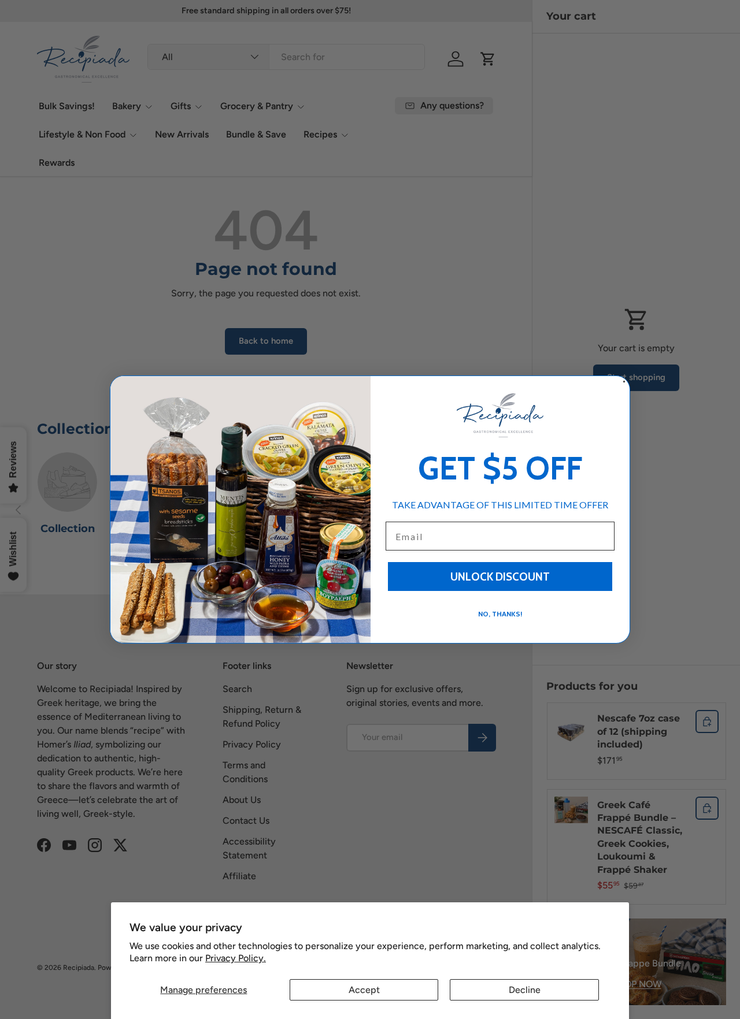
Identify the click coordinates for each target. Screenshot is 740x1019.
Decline (525, 989)
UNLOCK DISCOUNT (500, 576)
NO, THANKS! (500, 613)
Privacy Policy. (235, 958)
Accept (364, 989)
